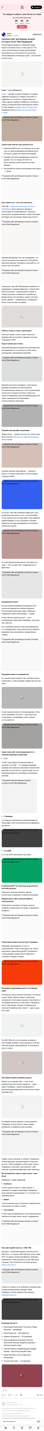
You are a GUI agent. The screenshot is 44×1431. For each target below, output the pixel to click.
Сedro (9, 33)
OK (38, 1421)
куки (14, 1421)
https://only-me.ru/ (9, 1265)
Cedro (4, 94)
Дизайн (9, 35)
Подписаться (37, 34)
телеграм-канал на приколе (25, 107)
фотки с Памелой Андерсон (28, 437)
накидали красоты (9, 1295)
